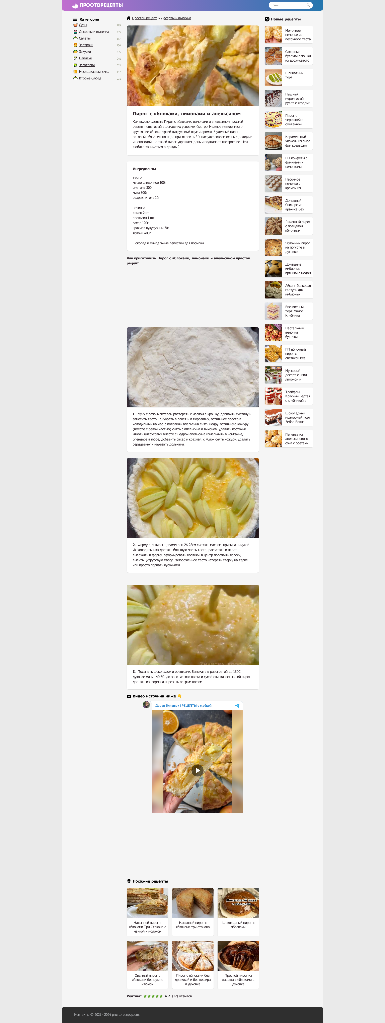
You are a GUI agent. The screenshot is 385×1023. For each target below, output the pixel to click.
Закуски (85, 52)
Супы (83, 25)
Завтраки (86, 45)
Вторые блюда (90, 78)
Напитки (85, 58)
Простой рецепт (144, 18)
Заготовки (87, 65)
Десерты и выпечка (94, 32)
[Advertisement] (193, 299)
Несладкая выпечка (94, 72)
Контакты (81, 1015)
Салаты (84, 38)
